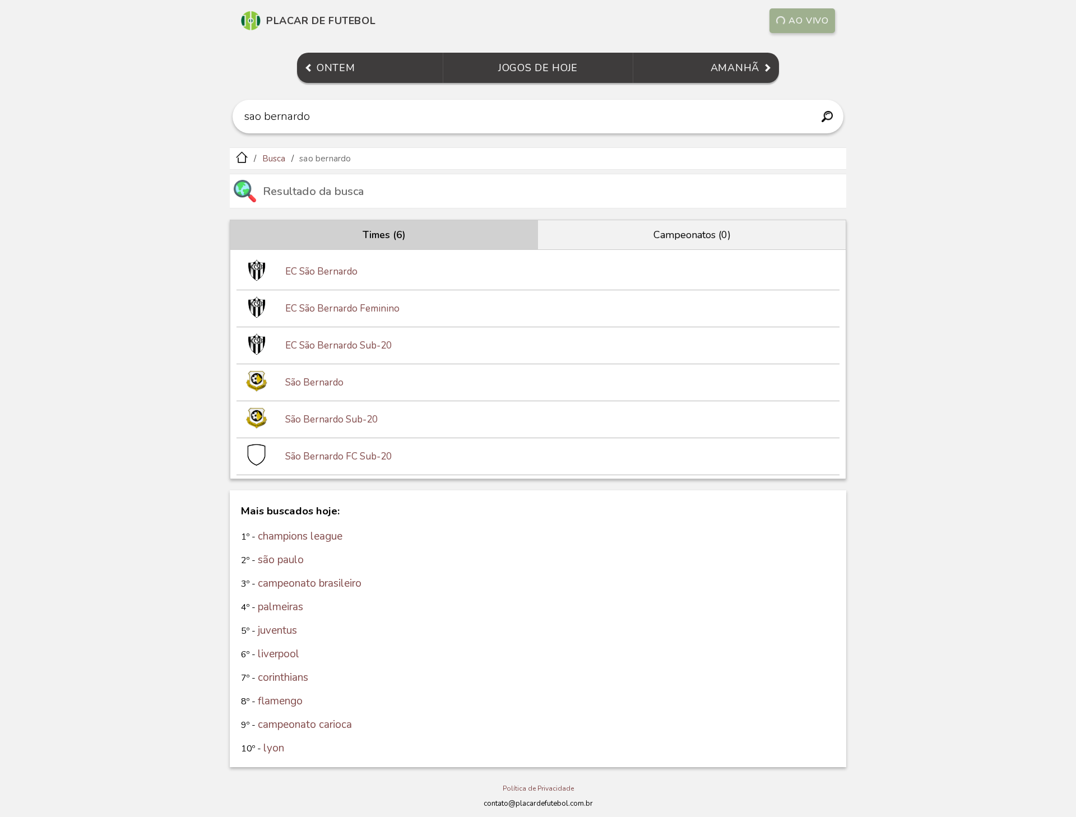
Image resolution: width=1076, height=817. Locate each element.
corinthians (283, 677)
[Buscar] (827, 116)
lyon (273, 748)
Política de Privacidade (538, 788)
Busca (274, 158)
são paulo (281, 560)
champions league (300, 536)
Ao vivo (809, 21)
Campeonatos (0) (692, 235)
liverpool (278, 654)
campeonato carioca (305, 724)
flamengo (280, 701)
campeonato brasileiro (309, 583)
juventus (277, 630)
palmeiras (280, 607)
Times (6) (384, 235)
